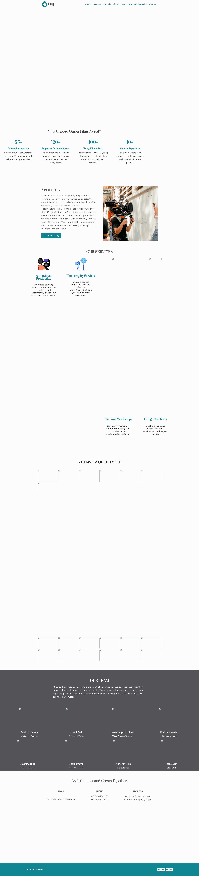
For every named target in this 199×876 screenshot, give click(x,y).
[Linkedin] (171, 869)
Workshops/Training (138, 4)
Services (97, 4)
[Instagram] (163, 869)
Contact (153, 4)
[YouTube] (167, 869)
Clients (116, 4)
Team (124, 4)
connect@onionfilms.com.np (61, 799)
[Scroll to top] (194, 872)
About (88, 4)
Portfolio (107, 4)
